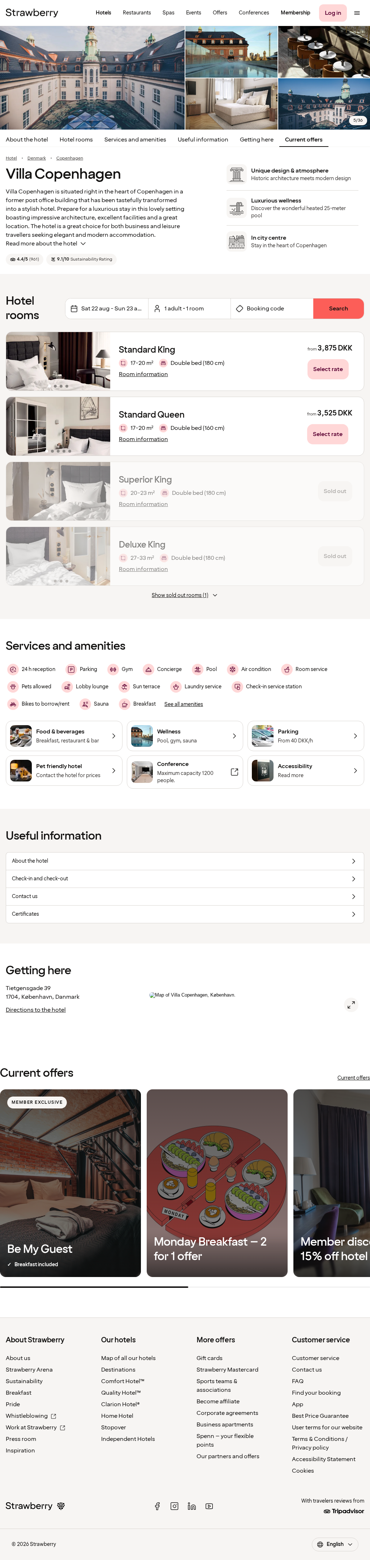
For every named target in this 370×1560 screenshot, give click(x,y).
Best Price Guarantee (320, 1416)
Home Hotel (117, 1416)
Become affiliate (218, 1402)
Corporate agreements (227, 1413)
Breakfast (18, 1393)
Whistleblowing (27, 1416)
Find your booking (316, 1393)
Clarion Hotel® (120, 1404)
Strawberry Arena (29, 1370)
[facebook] (157, 1506)
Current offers (304, 140)
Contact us (307, 1370)
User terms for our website (327, 1428)
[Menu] (357, 13)
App (297, 1404)
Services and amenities (135, 140)
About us (18, 1358)
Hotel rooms (76, 140)
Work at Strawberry (31, 1428)
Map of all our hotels (128, 1358)
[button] (58, 361)
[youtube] (209, 1506)
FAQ (298, 1381)
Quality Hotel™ (121, 1393)
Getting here (257, 140)
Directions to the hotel (36, 1010)
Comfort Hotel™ (123, 1381)
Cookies (303, 1471)
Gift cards (210, 1358)
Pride (13, 1404)
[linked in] (192, 1506)
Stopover (113, 1428)
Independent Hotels (128, 1439)
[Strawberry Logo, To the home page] (32, 13)
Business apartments (225, 1425)
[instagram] (174, 1506)
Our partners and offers (228, 1456)
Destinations (118, 1370)
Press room (21, 1439)
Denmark (36, 158)
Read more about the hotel (41, 244)
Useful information (203, 140)
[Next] (100, 361)
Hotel (11, 158)
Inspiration (20, 1451)
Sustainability (24, 1381)
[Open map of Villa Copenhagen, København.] (351, 1005)
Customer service (315, 1358)
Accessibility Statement (324, 1459)
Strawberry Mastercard (227, 1370)
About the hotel (27, 140)
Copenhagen (69, 158)
